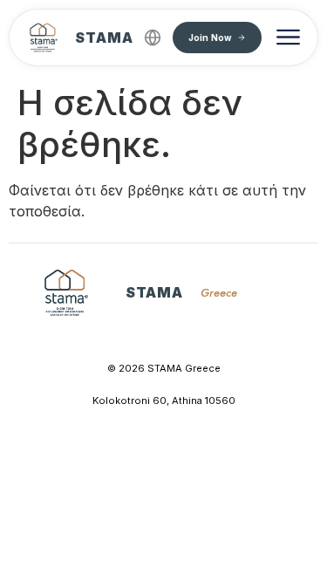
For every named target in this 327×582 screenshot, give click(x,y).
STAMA (104, 37)
